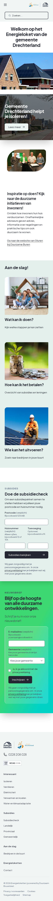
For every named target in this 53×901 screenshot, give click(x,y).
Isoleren (8, 781)
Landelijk (8, 825)
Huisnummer (12, 530)
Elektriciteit (10, 792)
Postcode (16, 512)
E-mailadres (20, 631)
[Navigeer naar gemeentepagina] (24, 745)
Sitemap (27, 895)
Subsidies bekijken (19, 554)
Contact (8, 870)
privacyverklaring (13, 570)
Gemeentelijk (11, 836)
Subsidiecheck (11, 820)
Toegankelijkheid (12, 895)
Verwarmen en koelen (15, 797)
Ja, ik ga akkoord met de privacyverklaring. (25, 670)
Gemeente (19, 649)
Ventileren (9, 786)
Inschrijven (18, 679)
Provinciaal (9, 831)
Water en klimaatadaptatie (17, 803)
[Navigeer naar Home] (8, 745)
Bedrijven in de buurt (14, 853)
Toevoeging (34, 528)
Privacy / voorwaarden (14, 891)
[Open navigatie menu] (5, 4)
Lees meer (14, 127)
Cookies (31, 891)
